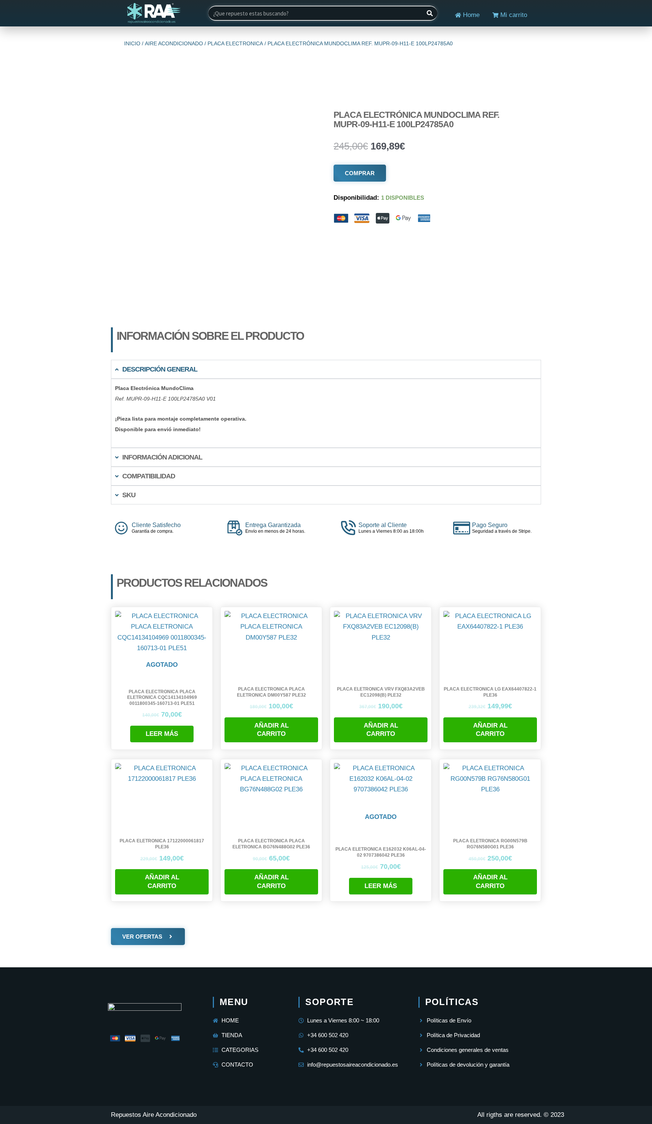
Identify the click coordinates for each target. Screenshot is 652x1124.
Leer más (162, 733)
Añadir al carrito (271, 729)
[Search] (429, 13)
